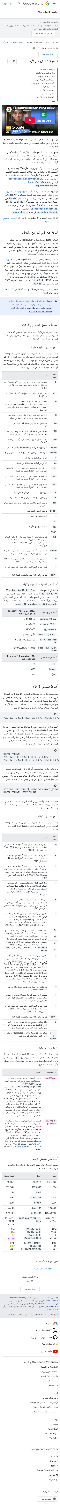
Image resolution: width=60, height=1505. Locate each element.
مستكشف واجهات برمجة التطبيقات (45, 1412)
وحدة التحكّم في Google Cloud (45, 1407)
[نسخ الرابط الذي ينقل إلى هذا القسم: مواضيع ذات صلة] (33, 1261)
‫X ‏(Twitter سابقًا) (51, 1433)
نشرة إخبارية (53, 1429)
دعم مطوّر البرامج (51, 1381)
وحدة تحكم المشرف (50, 1398)
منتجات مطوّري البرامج (49, 1371)
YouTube (53, 1438)
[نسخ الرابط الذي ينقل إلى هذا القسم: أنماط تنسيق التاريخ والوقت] (19, 325)
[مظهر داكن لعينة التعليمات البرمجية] (55, 714)
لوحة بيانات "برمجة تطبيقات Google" (43, 1402)
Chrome (54, 1461)
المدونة (55, 1424)
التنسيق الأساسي (9, 218)
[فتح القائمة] (54, 3)
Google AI (53, 1475)
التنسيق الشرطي (50, 221)
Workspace (39, 3)
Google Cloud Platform (47, 1470)
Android (54, 1456)
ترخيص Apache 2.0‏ (50, 1303)
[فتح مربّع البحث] (19, 3)
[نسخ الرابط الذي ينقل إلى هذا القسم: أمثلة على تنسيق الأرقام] (29, 1159)
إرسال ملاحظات (48, 54)
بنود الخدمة (53, 1385)
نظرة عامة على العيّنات (42, 1268)
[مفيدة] (38, 48)
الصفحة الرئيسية (52, 42)
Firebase (54, 1466)
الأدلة (4, 42)
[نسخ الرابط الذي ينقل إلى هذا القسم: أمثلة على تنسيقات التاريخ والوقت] (19, 584)
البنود (56, 1491)
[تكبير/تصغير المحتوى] (41, 69)
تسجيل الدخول (9, 3)
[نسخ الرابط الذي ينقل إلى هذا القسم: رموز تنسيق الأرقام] (35, 816)
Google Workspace (34, 42)
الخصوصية (47, 1491)
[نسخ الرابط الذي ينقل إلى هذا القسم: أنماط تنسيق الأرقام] (30, 686)
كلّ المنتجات (53, 1479)
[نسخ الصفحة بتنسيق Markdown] (14, 61)
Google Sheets (48, 12)
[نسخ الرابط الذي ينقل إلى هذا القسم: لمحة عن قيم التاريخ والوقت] (18, 232)
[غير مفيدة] (34, 48)
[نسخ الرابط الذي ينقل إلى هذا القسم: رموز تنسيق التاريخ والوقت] (26, 347)
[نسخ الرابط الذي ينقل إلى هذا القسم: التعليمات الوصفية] (35, 1048)
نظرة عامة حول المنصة (49, 1367)
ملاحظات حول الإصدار (49, 1376)
